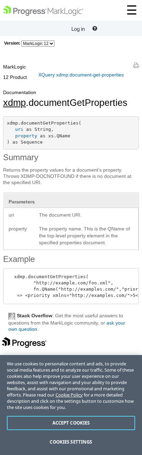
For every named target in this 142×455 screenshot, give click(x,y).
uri (19, 129)
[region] (71, 405)
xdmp (14, 103)
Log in (78, 29)
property (26, 135)
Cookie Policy (69, 395)
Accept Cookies (71, 423)
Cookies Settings (71, 442)
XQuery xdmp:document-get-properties (81, 75)
